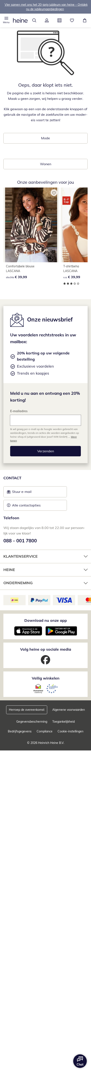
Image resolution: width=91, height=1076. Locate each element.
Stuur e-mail (21, 492)
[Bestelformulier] (59, 20)
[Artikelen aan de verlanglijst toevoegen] (54, 192)
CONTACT (12, 477)
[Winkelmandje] (84, 20)
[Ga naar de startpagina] (20, 20)
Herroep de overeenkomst (26, 710)
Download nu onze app (45, 620)
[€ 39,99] (31, 225)
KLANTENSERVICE (20, 556)
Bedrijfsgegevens (20, 731)
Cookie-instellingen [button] (70, 731)
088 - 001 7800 (20, 541)
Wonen (45, 164)
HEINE (9, 569)
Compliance (44, 731)
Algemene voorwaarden (68, 710)
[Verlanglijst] (72, 20)
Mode (45, 138)
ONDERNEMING (18, 582)
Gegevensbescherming (31, 721)
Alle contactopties (26, 505)
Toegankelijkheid (63, 721)
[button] (6, 20)
